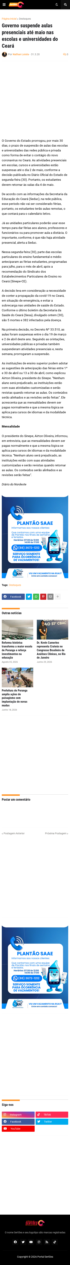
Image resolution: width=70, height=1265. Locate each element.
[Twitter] (29, 597)
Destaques (25, 18)
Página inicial (9, 18)
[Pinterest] (43, 597)
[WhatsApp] (36, 597)
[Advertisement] (35, 100)
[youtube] (31, 1242)
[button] (4, 5)
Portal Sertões (45, 1256)
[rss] (47, 1242)
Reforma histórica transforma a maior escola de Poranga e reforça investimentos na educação (17, 650)
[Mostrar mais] (58, 597)
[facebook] (15, 1242)
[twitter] (23, 1242)
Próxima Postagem (55, 833)
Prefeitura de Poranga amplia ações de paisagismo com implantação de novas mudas (14, 698)
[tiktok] (55, 1242)
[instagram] (39, 1242)
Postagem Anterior (14, 833)
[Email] (50, 597)
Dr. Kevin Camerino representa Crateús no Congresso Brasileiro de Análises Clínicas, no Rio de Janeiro (51, 650)
